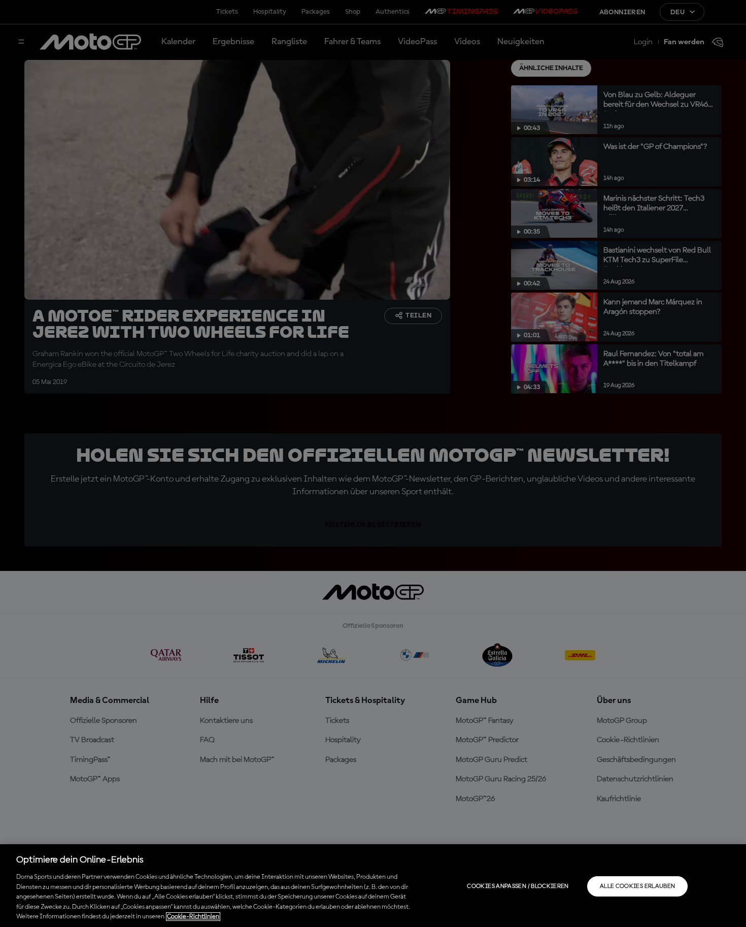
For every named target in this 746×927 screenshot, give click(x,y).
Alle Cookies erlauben (637, 886)
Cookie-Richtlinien (193, 916)
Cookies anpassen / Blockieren (517, 886)
